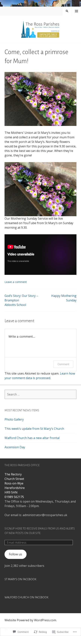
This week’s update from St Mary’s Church (34, 429)
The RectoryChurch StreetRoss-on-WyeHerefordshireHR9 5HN (15, 483)
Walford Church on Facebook (26, 597)
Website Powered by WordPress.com (30, 620)
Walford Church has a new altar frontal (32, 438)
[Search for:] (40, 394)
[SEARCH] (67, 11)
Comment (63, 364)
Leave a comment (16, 282)
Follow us (15, 554)
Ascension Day (15, 447)
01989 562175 (14, 497)
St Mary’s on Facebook (20, 579)
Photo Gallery (14, 419)
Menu (76, 11)
